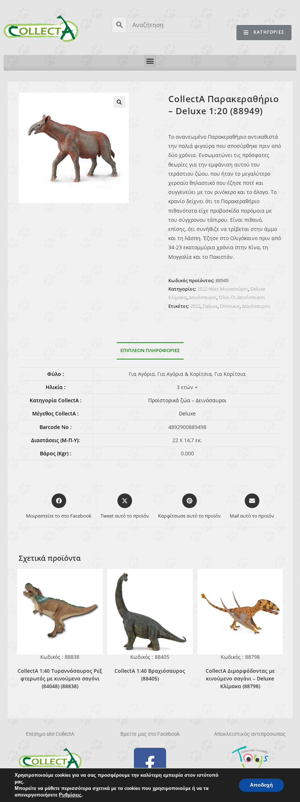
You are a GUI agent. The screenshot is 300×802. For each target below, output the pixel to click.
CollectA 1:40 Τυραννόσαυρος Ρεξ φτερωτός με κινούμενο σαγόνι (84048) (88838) (60, 678)
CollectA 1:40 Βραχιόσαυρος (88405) (150, 674)
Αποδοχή (261, 785)
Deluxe (210, 306)
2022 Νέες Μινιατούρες (222, 289)
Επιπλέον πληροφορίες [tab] (150, 350)
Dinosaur (230, 306)
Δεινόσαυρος (256, 306)
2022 (195, 306)
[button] (150, 61)
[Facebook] (150, 764)
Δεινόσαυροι (203, 297)
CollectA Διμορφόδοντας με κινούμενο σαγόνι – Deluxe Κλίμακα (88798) (240, 678)
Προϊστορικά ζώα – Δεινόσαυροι (187, 400)
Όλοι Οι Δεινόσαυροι (242, 297)
